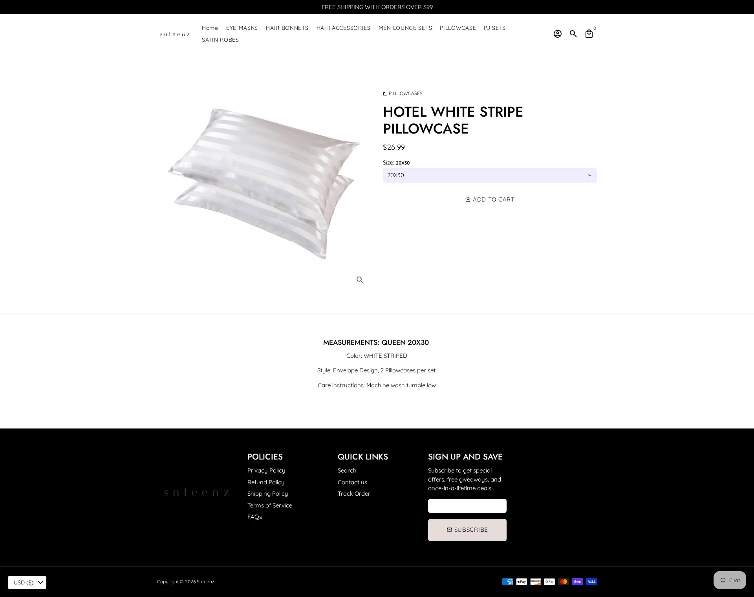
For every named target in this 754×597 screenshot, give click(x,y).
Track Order (354, 493)
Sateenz (205, 581)
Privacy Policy (266, 470)
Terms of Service (269, 505)
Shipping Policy (267, 493)
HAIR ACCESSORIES (344, 27)
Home (210, 27)
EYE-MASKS (242, 27)
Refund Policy (266, 482)
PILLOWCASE (458, 27)
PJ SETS (495, 27)
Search (347, 470)
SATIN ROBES (220, 39)
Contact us (352, 482)
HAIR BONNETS (287, 27)
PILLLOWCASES (403, 93)
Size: (396, 162)
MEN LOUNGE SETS (405, 27)
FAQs (254, 516)
